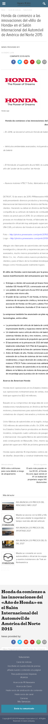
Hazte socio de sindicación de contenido (24, 690)
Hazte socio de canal (24, 694)
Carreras (24, 698)
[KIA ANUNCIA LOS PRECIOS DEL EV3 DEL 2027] (8, 544)
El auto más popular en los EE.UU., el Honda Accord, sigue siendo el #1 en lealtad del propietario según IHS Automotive (36, 475)
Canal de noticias (24, 662)
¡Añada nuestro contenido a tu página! (24, 670)
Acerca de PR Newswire (24, 682)
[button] (44, 3)
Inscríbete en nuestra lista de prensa (24, 666)
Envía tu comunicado (24, 709)
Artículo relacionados (12, 492)
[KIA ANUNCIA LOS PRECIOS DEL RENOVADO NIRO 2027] (8, 506)
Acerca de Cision (24, 686)
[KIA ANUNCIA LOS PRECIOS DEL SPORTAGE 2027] (8, 531)
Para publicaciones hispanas (24, 674)
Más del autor (8, 495)
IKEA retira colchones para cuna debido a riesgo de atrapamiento (12, 471)
